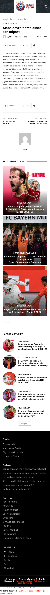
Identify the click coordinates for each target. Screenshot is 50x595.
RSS (9, 560)
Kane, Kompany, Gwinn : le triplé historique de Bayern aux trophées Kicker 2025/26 (25, 209)
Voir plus (24, 423)
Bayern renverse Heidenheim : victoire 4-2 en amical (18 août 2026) (25, 310)
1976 (11, 37)
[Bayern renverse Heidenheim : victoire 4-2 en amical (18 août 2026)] (25, 291)
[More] (34, 45)
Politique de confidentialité (32, 582)
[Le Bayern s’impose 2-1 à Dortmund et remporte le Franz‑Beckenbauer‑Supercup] (25, 241)
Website (11, 568)
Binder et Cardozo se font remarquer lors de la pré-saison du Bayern (31, 413)
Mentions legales (23, 581)
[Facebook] (5, 556)
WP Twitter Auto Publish (14, 588)
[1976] (5, 37)
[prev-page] (4, 320)
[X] (5, 564)
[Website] (5, 568)
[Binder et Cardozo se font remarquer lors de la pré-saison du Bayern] (9, 412)
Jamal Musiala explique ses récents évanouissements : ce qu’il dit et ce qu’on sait (31, 396)
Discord (11, 552)
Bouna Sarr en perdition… (9, 122)
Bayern (12, 19)
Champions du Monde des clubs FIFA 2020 (37, 122)
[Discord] (5, 552)
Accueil (5, 19)
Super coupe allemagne (24, 253)
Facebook (12, 556)
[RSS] (5, 560)
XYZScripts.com (38, 588)
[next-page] (8, 320)
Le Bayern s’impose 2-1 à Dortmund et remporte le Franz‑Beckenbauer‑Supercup (25, 259)
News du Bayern (23, 19)
